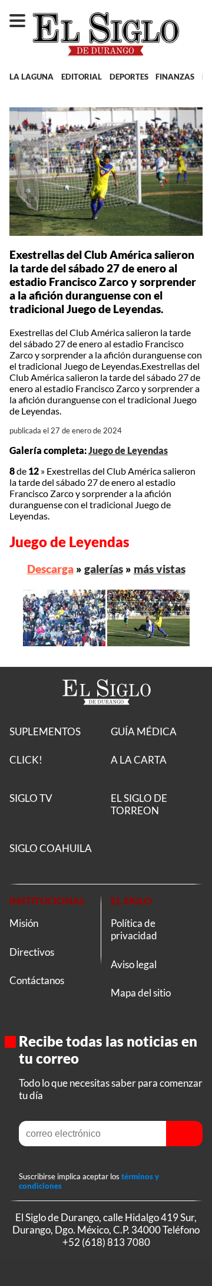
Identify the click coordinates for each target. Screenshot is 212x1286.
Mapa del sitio (141, 992)
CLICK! (25, 760)
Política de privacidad (134, 929)
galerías (103, 568)
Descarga (50, 568)
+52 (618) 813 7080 (106, 1242)
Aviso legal (134, 964)
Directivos (31, 952)
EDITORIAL (81, 76)
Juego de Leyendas (128, 450)
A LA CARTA (139, 760)
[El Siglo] (106, 718)
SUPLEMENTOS (45, 731)
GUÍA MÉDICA (144, 731)
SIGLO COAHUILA (50, 848)
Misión (23, 923)
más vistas (160, 568)
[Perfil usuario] (196, 15)
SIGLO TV (30, 798)
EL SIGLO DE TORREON (139, 804)
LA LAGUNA (31, 76)
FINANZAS (174, 76)
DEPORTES (129, 76)
